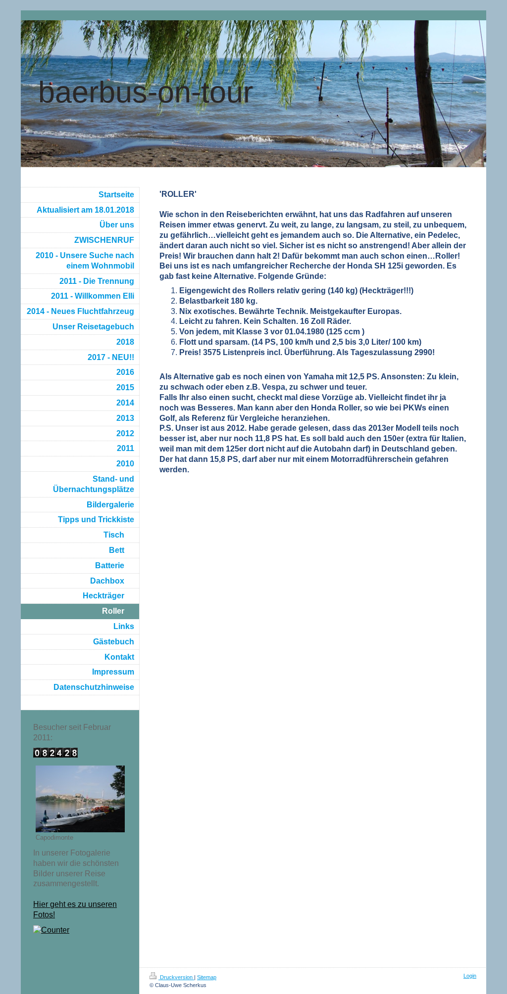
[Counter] (80, 930)
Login (469, 976)
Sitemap (206, 977)
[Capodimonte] (80, 799)
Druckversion (176, 977)
